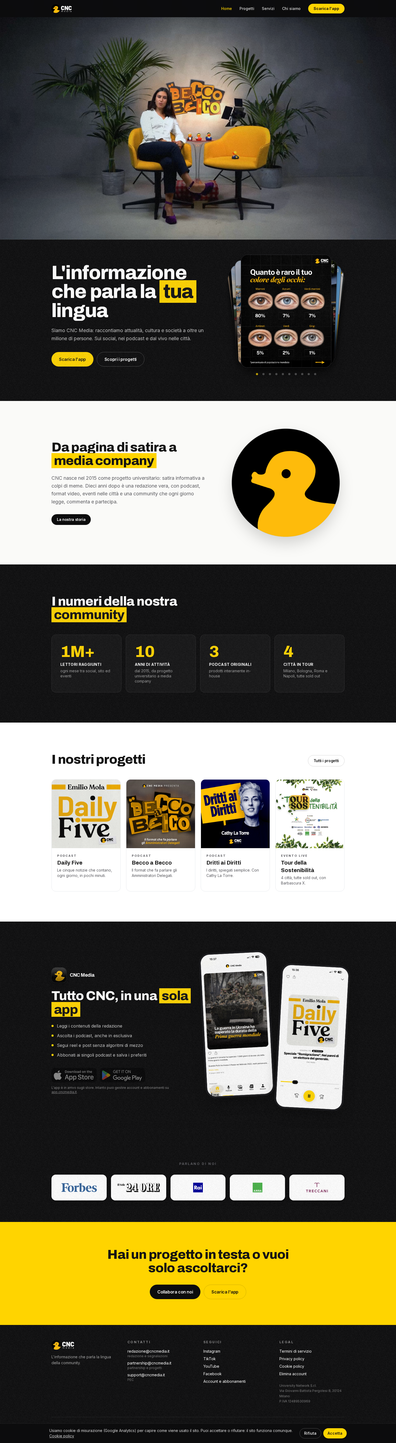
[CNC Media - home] (61, 8)
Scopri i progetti (121, 359)
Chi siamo (291, 8)
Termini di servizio (295, 1351)
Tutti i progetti (326, 760)
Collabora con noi (175, 1292)
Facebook (212, 1373)
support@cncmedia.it (146, 1375)
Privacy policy (291, 1358)
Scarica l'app (326, 8)
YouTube (211, 1366)
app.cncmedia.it (64, 1092)
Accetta (335, 1433)
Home (226, 8)
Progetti (246, 8)
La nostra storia (71, 519)
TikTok (209, 1358)
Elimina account (293, 1373)
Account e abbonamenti (224, 1381)
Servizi (268, 8)
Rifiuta (310, 1433)
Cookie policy (291, 1366)
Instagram (211, 1351)
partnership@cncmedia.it (149, 1363)
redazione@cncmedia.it (148, 1351)
